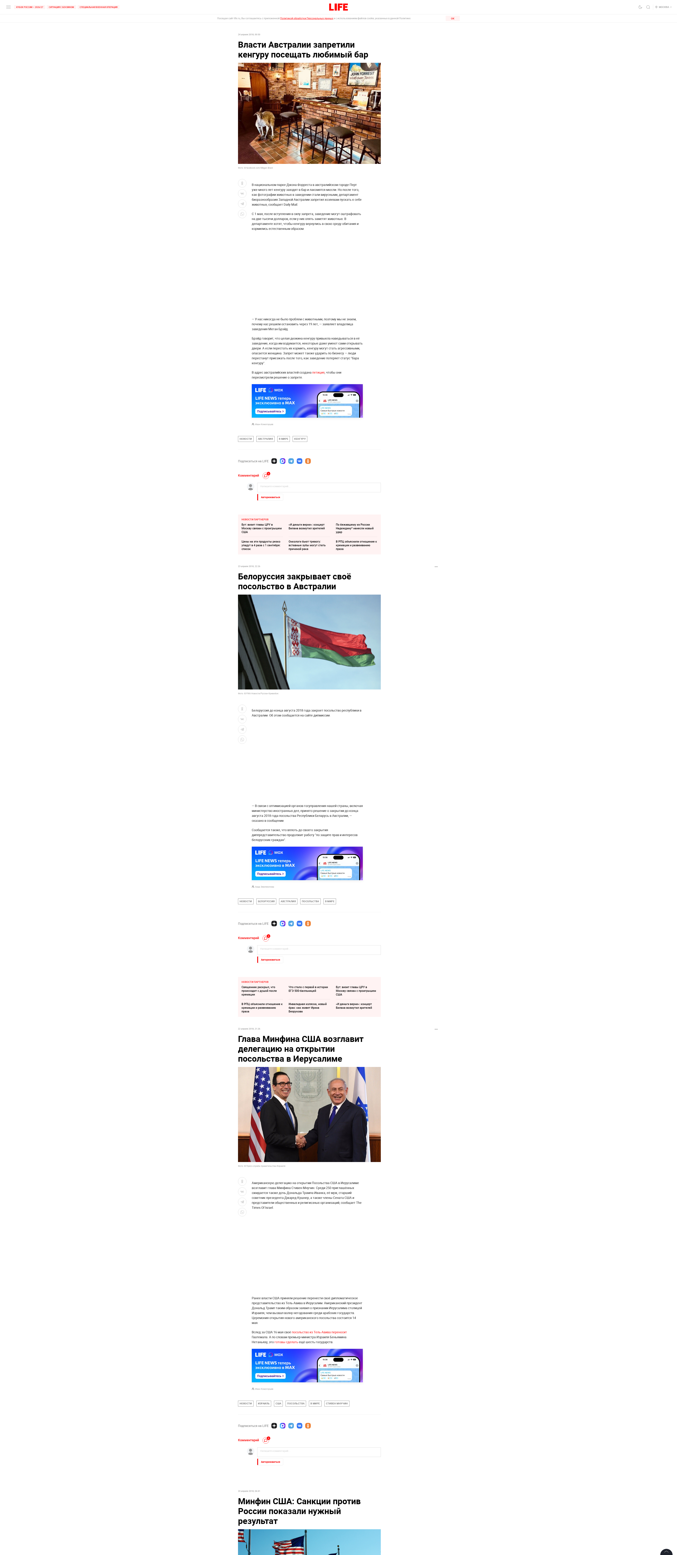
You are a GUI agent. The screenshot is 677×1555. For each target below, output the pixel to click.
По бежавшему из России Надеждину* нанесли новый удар (355, 528)
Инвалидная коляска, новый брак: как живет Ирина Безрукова (308, 1007)
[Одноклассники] (308, 461)
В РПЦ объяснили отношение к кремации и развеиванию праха (356, 545)
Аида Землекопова (264, 886)
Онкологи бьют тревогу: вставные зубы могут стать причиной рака (307, 545)
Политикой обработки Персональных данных (306, 18)
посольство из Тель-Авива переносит (319, 1332)
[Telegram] (291, 461)
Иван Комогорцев (264, 424)
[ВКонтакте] (299, 461)
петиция (318, 372)
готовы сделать (286, 1342)
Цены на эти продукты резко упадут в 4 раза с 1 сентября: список (261, 545)
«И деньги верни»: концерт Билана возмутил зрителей (307, 526)
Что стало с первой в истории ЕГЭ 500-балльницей (308, 989)
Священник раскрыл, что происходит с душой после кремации (259, 990)
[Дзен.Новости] (274, 461)
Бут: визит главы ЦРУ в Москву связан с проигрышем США (262, 528)
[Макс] (282, 461)
